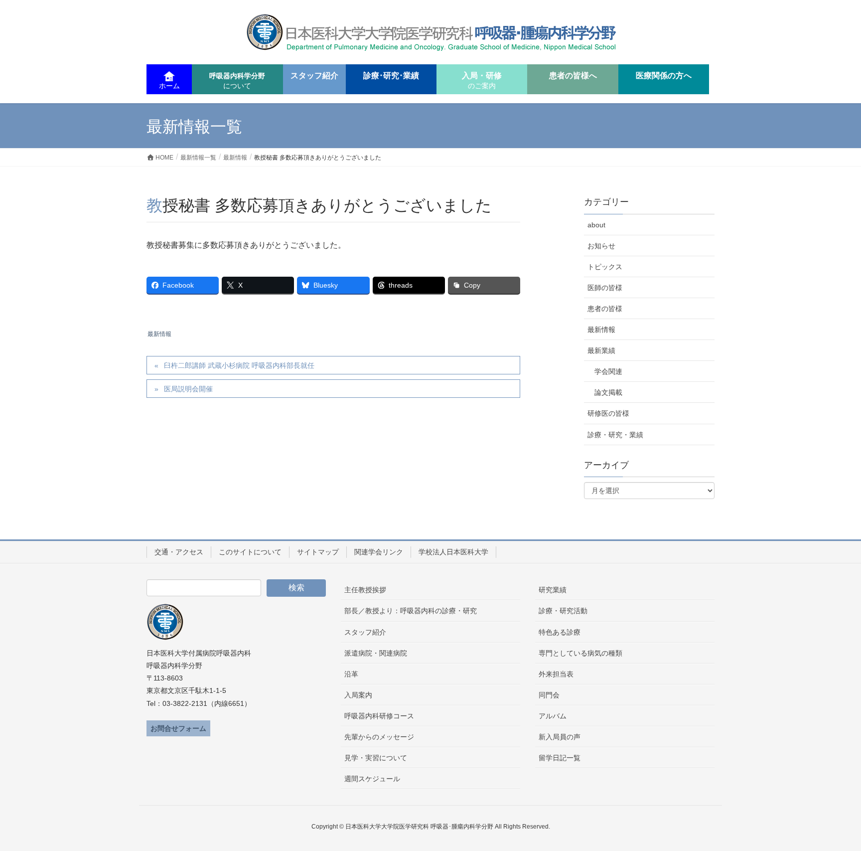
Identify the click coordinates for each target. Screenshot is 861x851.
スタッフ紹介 (365, 632)
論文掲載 (608, 392)
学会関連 (608, 371)
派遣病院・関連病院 (375, 653)
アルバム (553, 716)
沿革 (351, 674)
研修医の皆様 (608, 413)
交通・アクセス (178, 552)
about (596, 225)
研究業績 (553, 590)
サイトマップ (318, 552)
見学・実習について (375, 758)
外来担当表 (556, 674)
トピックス (604, 267)
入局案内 (358, 695)
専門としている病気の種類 (580, 653)
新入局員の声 (559, 737)
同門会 (549, 695)
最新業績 (601, 350)
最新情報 (159, 334)
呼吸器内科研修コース (379, 716)
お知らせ (601, 246)
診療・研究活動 (563, 611)
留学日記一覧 (559, 758)
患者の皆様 (604, 309)
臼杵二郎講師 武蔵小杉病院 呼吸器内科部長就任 (239, 365)
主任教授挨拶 (365, 590)
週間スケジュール (372, 779)
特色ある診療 (559, 632)
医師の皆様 (604, 288)
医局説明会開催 (188, 389)
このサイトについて (250, 552)
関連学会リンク (378, 552)
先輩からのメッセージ (379, 737)
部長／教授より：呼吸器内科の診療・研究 (410, 611)
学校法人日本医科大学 (453, 552)
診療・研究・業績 (615, 435)
